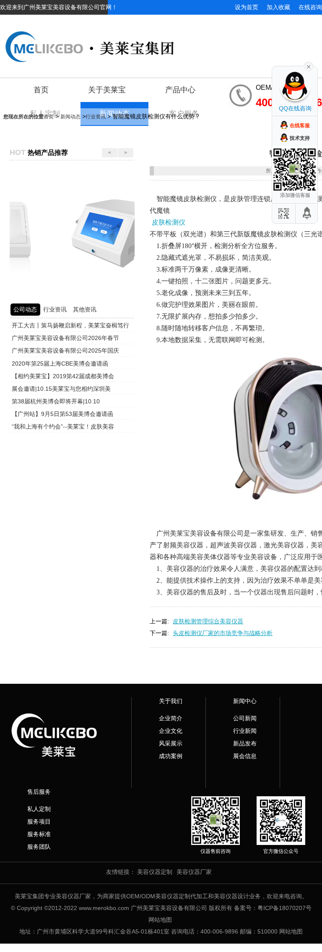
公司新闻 (245, 718)
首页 (41, 90)
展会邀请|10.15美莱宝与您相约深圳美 (61, 388)
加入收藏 (278, 7)
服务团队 (39, 846)
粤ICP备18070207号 (284, 908)
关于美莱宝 (107, 90)
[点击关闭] (309, 66)
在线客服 (300, 125)
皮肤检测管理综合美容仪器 (208, 621)
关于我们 (170, 701)
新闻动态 (70, 117)
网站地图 (160, 919)
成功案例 (170, 756)
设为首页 (246, 7)
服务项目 (39, 821)
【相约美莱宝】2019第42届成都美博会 (63, 376)
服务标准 (39, 834)
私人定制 (39, 809)
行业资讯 (96, 117)
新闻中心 (245, 701)
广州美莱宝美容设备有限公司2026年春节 (65, 338)
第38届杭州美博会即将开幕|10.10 (56, 401)
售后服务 (39, 791)
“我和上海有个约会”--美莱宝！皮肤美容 (63, 426)
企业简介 (170, 718)
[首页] (161, 40)
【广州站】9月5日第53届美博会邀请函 (62, 414)
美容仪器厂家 (194, 871)
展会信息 (245, 756)
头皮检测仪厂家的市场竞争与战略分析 (223, 633)
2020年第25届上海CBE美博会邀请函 (60, 363)
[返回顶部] (307, 213)
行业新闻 (245, 730)
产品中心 (180, 90)
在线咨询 (310, 7)
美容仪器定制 (154, 871)
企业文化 (170, 730)
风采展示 (170, 743)
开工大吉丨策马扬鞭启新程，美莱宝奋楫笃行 (70, 325)
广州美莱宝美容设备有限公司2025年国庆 (65, 350)
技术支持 (300, 138)
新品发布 (245, 743)
